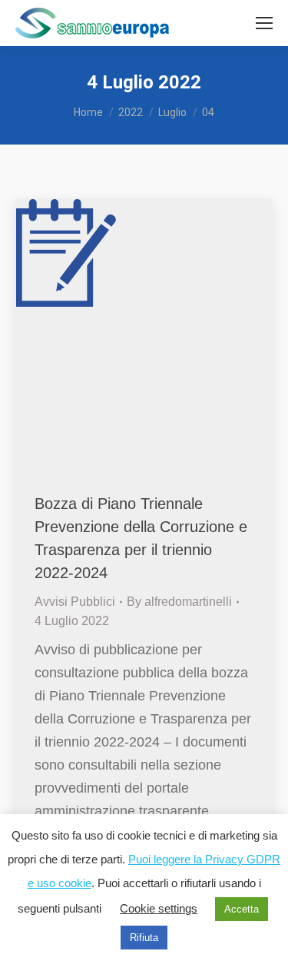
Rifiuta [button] (144, 937)
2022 (130, 112)
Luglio (172, 112)
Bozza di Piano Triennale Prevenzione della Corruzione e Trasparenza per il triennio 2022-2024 (141, 538)
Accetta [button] (241, 909)
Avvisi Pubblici (75, 601)
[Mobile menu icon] (264, 23)
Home (88, 112)
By (179, 601)
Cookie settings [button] (158, 908)
